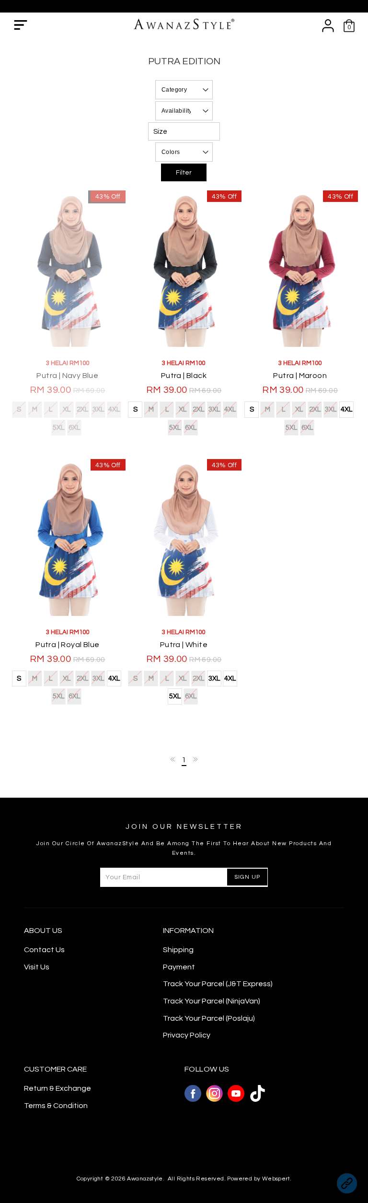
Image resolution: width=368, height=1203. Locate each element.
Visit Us (36, 967)
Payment (179, 967)
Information (188, 930)
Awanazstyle (144, 1179)
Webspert (276, 1179)
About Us (43, 930)
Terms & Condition (56, 1105)
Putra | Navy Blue (67, 375)
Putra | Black (184, 375)
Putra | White (183, 645)
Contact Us (44, 950)
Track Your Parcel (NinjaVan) (211, 1001)
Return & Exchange (57, 1088)
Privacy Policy (186, 1035)
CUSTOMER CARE (55, 1069)
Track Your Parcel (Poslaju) (209, 1018)
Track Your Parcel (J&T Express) (218, 984)
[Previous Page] (173, 759)
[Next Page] (195, 759)
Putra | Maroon (300, 375)
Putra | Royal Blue (67, 645)
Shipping (178, 950)
